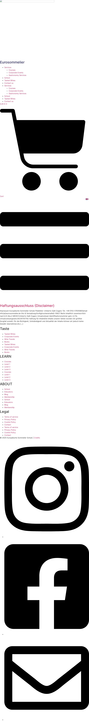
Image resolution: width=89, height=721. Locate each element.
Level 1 (7, 364)
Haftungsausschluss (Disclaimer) (27, 306)
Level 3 (7, 369)
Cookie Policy (10, 422)
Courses (12, 70)
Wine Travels (9, 339)
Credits (37, 438)
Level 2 (7, 367)
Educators (8, 392)
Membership (9, 397)
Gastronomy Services (17, 75)
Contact (7, 425)
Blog (6, 394)
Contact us (8, 83)
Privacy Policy (10, 419)
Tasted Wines (9, 80)
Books (6, 342)
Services (7, 67)
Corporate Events (16, 73)
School (7, 78)
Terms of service (11, 417)
